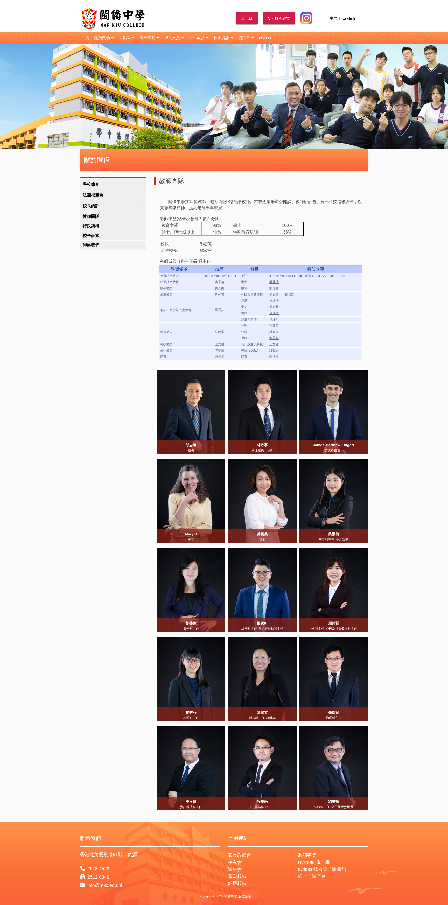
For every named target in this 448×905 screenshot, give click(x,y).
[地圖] (134, 854)
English (348, 18)
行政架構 (91, 226)
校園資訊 (221, 38)
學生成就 (197, 38)
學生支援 (172, 38)
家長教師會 (239, 855)
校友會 (235, 862)
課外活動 (147, 38)
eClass (265, 38)
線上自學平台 (312, 876)
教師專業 (307, 855)
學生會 (235, 869)
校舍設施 (91, 235)
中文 (334, 18)
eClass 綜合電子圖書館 (322, 869)
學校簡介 (91, 184)
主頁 (85, 38)
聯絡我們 (91, 245)
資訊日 (247, 18)
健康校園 (237, 883)
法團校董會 (93, 195)
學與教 (125, 38)
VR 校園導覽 (279, 18)
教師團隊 (91, 216)
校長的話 (91, 206)
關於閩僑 (102, 38)
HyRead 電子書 (314, 862)
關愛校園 (237, 876)
